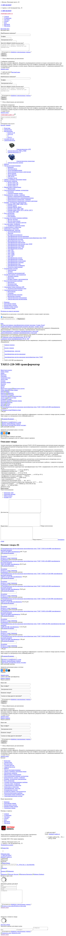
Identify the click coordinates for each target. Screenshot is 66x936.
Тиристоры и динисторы (11, 787)
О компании (7, 18)
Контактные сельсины (14, 296)
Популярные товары (10, 303)
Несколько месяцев (9, 494)
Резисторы (7, 760)
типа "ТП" (11, 250)
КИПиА (6, 768)
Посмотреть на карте (7, 845)
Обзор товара (5, 390)
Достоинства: (5, 512)
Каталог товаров (5, 125)
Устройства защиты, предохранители (15, 791)
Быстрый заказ (5, 28)
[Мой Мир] (7, 433)
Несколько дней (8, 492)
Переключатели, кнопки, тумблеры (14, 777)
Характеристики (5, 396)
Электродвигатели (9, 767)
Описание (4, 394)
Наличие (3, 402)
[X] (9, 433)
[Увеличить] (30, 407)
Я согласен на (16, 52)
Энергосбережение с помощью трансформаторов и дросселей (19, 332)
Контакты (7, 24)
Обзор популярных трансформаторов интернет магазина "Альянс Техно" (22, 326)
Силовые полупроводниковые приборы (16, 782)
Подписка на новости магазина (10, 311)
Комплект (3, 393)
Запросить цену (16, 933)
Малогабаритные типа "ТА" (16, 241)
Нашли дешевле (16, 423)
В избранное (4, 559)
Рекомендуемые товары (11, 306)
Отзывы (3, 399)
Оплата (6, 21)
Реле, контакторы (9, 780)
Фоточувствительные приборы (13, 793)
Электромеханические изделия (13, 796)
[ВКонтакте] (2, 433)
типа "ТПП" (11, 254)
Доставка (7, 19)
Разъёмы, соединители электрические (15, 779)
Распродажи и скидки (10, 305)
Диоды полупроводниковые (12, 770)
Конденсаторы (8, 764)
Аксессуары (4, 397)
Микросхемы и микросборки (12, 774)
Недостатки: (4, 526)
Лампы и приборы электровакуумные (15, 771)
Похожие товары (6, 400)
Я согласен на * (16, 904)
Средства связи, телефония (12, 783)
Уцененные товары (9, 308)
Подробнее (4, 556)
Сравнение (14, 558)
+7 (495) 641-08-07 (6, 855)
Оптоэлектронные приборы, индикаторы (16, 776)
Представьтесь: (37, 539)
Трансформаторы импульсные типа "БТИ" (20, 244)
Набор (2, 391)
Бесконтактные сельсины (15, 294)
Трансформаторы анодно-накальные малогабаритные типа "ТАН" (27, 238)
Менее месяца (8, 495)
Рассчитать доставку (20, 425)
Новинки (7, 302)
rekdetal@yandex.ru (54, 834)
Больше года (7, 497)
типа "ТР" (10, 256)
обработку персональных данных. (21, 52)
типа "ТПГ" (11, 251)
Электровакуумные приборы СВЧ (14, 794)
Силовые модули (9, 765)
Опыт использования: (7, 490)
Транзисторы (8, 762)
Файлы (3, 404)
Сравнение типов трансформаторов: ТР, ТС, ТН (15, 339)
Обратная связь (5, 854)
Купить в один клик (20, 906)
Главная (6, 16)
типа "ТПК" (11, 253)
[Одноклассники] (4, 433)
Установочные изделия (11, 790)
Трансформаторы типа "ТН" (16, 247)
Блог (5, 22)
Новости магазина (7, 317)
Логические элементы (10, 773)
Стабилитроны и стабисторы (12, 785)
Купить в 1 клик (16, 422)
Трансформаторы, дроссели (12, 788)
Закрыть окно (5, 69)
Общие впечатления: (47, 526)
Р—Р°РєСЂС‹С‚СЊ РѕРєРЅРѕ (25, 864)
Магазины (7, 26)
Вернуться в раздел (6, 388)
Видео (2, 405)
